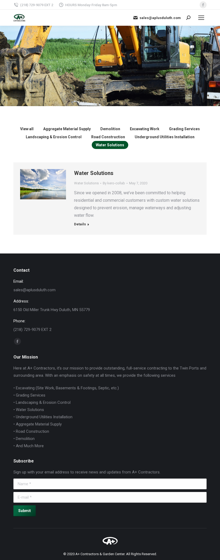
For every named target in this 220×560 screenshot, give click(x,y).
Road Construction (108, 137)
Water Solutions (110, 145)
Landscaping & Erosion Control (54, 137)
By (114, 183)
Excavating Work (144, 129)
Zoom (36, 178)
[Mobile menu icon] (201, 17)
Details (50, 178)
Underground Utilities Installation (165, 137)
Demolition (110, 129)
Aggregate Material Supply (67, 129)
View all (27, 129)
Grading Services (184, 129)
